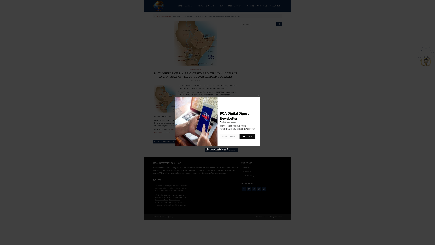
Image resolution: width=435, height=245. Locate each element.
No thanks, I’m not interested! (217, 149)
